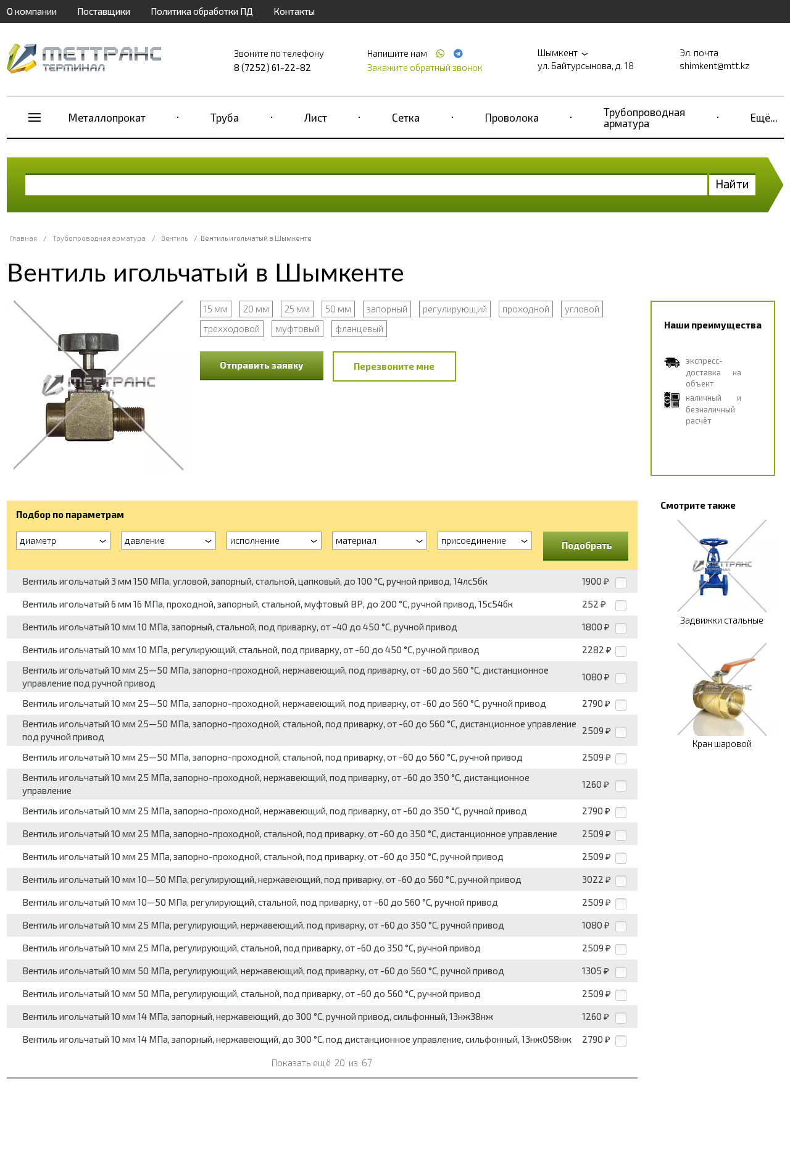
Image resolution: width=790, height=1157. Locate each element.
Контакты (294, 11)
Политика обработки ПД (202, 11)
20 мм (256, 308)
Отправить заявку (262, 364)
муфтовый (297, 328)
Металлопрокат (107, 117)
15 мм (216, 308)
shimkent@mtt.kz (715, 65)
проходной (525, 308)
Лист (315, 117)
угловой (582, 308)
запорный (387, 308)
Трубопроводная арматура (644, 117)
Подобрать (587, 545)
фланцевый (359, 328)
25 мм (297, 308)
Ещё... (764, 117)
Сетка (406, 117)
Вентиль (174, 238)
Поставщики (103, 11)
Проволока (512, 117)
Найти (732, 184)
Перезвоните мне (394, 366)
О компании (32, 11)
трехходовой (232, 328)
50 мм (338, 308)
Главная (23, 238)
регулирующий (455, 308)
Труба (224, 117)
